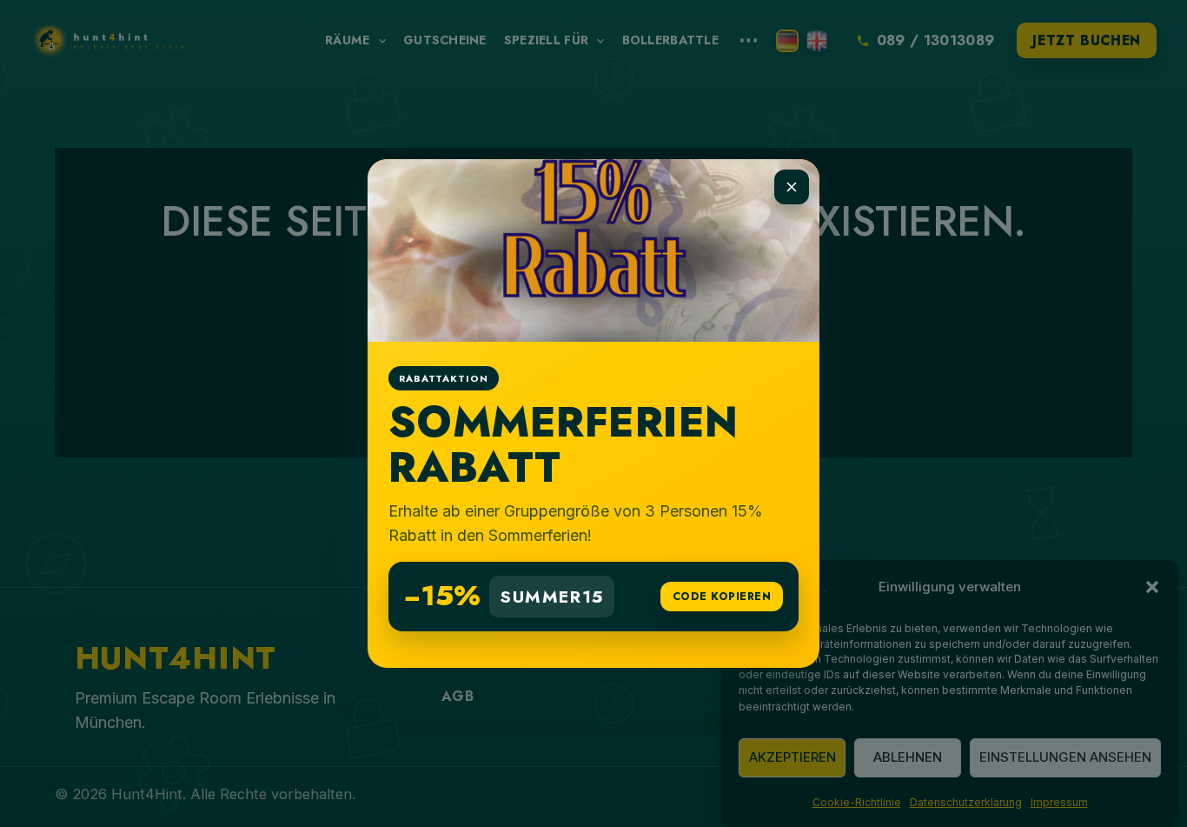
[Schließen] (791, 187)
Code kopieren (722, 596)
